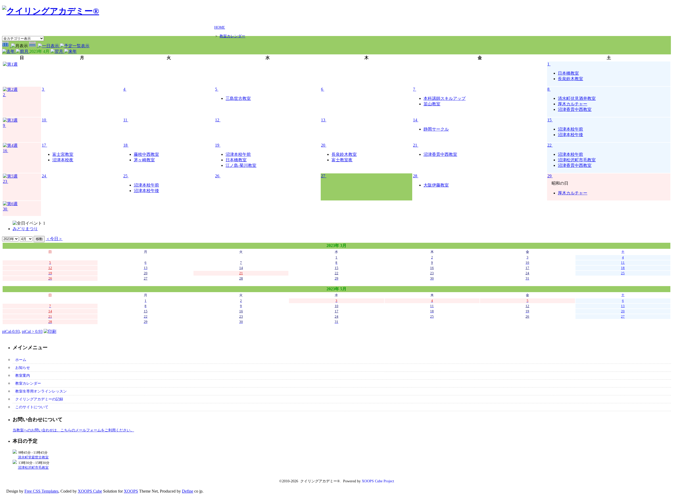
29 (549, 176)
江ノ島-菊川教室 (241, 165)
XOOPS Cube (90, 491)
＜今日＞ (54, 238)
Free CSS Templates (41, 491)
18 (125, 145)
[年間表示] (6, 46)
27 (323, 176)
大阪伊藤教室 (436, 185)
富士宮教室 (62, 154)
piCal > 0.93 (32, 331)
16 (5, 150)
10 (44, 120)
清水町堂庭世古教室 (33, 457)
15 (549, 120)
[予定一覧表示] (74, 46)
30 (5, 209)
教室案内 (22, 375)
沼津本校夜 (62, 160)
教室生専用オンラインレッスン (41, 391)
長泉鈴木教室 (570, 78)
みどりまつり (25, 228)
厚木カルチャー (572, 104)
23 (5, 181)
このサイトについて (31, 407)
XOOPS (131, 491)
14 (415, 120)
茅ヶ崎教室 (144, 160)
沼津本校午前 (570, 129)
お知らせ (22, 367)
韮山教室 (432, 104)
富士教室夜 (342, 160)
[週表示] (33, 46)
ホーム (20, 360)
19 (217, 145)
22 (549, 145)
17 (44, 145)
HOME (219, 27)
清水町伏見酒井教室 (577, 98)
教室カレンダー (232, 36)
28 (415, 176)
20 (323, 145)
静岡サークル (436, 129)
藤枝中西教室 (146, 154)
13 (323, 120)
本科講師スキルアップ (445, 98)
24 (44, 176)
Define (187, 491)
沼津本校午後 (570, 134)
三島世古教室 (238, 98)
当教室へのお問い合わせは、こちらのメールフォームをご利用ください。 (73, 430)
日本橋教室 (568, 73)
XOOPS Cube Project (378, 481)
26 (217, 176)
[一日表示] (49, 46)
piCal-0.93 (11, 331)
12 (217, 120)
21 (415, 145)
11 (125, 120)
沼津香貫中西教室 (575, 109)
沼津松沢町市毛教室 (577, 160)
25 (125, 176)
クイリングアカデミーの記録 (39, 399)
